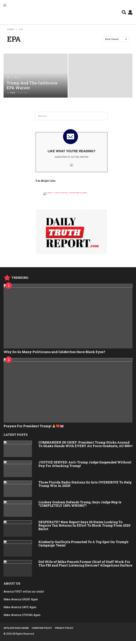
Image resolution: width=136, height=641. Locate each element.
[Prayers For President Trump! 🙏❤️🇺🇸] (68, 390)
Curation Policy (42, 628)
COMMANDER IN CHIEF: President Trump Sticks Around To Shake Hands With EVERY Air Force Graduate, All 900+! (85, 444)
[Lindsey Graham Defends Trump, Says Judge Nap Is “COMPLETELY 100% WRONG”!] (18, 508)
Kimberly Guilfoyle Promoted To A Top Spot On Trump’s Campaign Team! (83, 543)
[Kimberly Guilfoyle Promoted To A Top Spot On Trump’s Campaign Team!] (18, 548)
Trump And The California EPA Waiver (32, 85)
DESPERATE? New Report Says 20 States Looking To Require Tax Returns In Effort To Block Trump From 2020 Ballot (84, 525)
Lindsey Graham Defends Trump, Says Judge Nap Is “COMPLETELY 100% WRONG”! (79, 504)
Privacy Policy (64, 628)
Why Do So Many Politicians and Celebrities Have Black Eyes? (54, 352)
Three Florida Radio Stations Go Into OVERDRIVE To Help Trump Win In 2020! (85, 484)
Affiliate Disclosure (16, 628)
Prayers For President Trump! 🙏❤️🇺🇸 (34, 426)
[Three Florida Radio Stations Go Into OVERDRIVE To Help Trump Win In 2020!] (18, 489)
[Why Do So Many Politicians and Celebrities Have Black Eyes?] (68, 316)
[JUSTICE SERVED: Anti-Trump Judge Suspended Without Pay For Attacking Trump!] (18, 469)
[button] (124, 12)
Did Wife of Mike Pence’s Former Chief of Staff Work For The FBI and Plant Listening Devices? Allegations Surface (85, 563)
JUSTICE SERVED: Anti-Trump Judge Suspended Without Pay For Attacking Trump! (84, 464)
